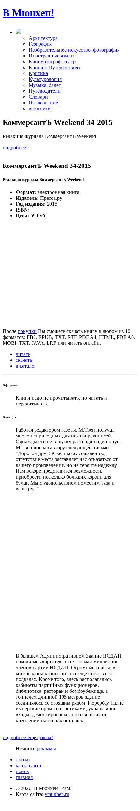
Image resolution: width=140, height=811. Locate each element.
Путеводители (45, 91)
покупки (27, 331)
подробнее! (15, 147)
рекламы (46, 748)
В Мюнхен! (28, 13)
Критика (38, 73)
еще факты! (40, 737)
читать (23, 354)
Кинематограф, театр (52, 61)
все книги (40, 108)
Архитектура (43, 38)
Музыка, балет (45, 85)
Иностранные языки (51, 55)
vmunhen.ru (57, 794)
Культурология (45, 79)
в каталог (26, 366)
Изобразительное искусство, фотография (74, 50)
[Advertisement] (70, 572)
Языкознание (43, 102)
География (40, 44)
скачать (24, 360)
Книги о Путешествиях (55, 67)
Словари (38, 97)
